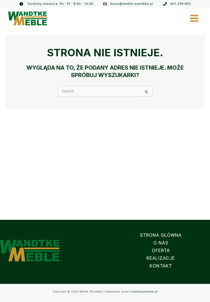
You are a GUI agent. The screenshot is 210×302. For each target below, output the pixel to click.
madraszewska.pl (144, 291)
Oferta (161, 250)
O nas (160, 242)
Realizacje (160, 258)
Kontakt (161, 265)
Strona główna (161, 235)
